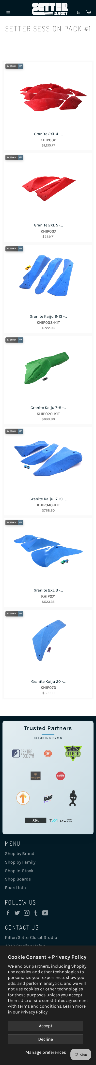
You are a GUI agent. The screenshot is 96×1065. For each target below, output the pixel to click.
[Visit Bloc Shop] (48, 798)
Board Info (15, 887)
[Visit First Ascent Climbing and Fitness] (23, 798)
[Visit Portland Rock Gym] (73, 798)
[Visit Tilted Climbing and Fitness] (60, 820)
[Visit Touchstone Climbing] (35, 776)
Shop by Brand (19, 853)
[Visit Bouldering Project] (48, 753)
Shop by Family (20, 862)
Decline (45, 1039)
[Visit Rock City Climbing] (35, 820)
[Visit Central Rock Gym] (23, 753)
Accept (45, 1025)
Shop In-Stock (19, 870)
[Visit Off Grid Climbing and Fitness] (73, 753)
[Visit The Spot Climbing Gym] (60, 776)
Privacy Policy (34, 1012)
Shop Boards (18, 879)
